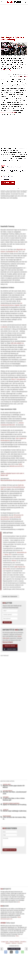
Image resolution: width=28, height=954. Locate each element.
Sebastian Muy (7, 70)
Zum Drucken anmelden (22, 76)
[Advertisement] (14, 19)
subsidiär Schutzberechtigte (8, 112)
